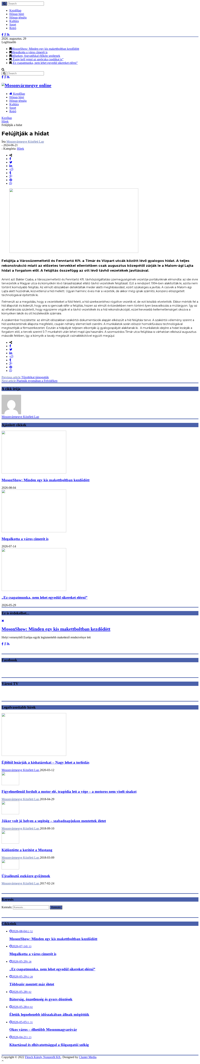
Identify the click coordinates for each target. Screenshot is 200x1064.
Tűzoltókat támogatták (25, 377)
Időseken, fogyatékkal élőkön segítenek (36, 55)
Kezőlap (7, 118)
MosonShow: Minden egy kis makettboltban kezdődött (45, 48)
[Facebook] (2, 34)
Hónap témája (18, 17)
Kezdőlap (15, 10)
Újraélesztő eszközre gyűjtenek (26, 876)
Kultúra (14, 21)
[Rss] (8, 34)
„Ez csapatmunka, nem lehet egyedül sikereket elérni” (45, 62)
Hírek (5, 121)
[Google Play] (5, 34)
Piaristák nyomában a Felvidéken (29, 380)
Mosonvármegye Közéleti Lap (25, 141)
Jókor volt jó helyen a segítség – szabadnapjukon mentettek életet (54, 821)
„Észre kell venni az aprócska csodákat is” (37, 59)
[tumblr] (10, 172)
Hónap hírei (16, 14)
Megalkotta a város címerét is (29, 52)
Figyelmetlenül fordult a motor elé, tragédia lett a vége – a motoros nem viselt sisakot (69, 791)
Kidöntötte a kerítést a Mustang (27, 850)
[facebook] (10, 158)
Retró (12, 28)
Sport (12, 24)
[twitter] (10, 162)
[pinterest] (10, 180)
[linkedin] (10, 165)
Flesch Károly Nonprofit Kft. (43, 1057)
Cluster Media (87, 1057)
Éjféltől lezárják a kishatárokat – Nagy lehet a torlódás (45, 762)
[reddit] (11, 169)
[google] (10, 176)
